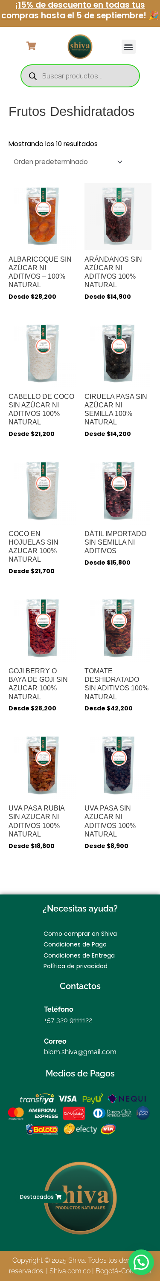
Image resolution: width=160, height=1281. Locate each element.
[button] (129, 47)
